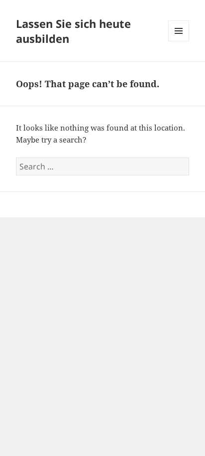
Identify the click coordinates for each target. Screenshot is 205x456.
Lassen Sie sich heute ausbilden (73, 31)
